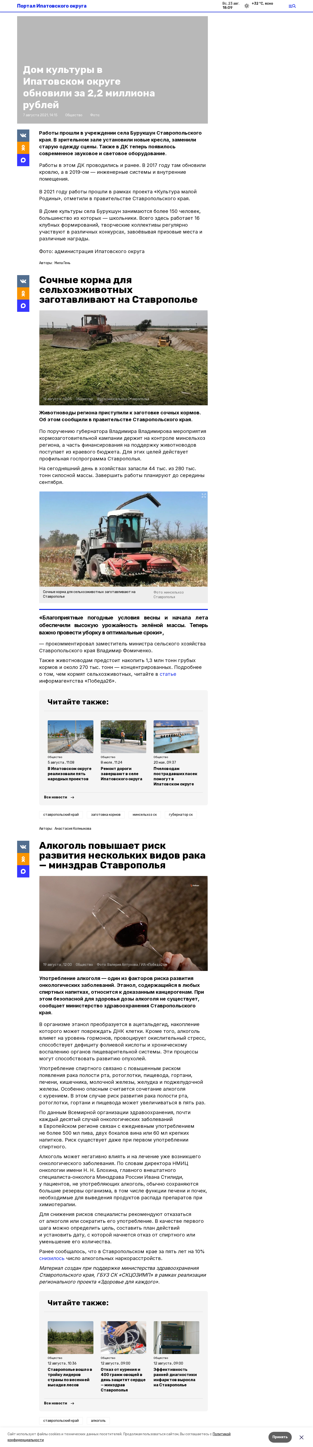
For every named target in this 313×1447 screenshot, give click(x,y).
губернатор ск (181, 815)
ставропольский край (61, 815)
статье (168, 674)
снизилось (52, 1258)
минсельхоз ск (145, 815)
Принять (280, 1437)
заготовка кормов (106, 815)
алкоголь (98, 1421)
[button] (123, 357)
